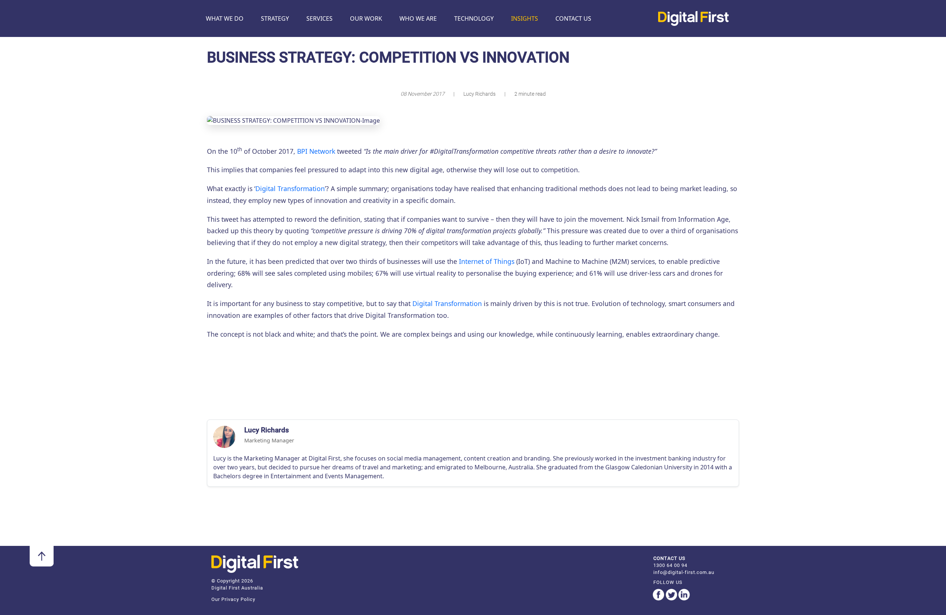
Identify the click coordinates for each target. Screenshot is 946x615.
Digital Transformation (290, 188)
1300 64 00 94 (670, 565)
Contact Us (573, 18)
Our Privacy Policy (233, 599)
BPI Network (316, 151)
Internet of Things (486, 261)
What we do (225, 18)
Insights (524, 18)
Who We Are (418, 18)
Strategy (275, 18)
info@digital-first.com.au (683, 572)
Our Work (366, 18)
